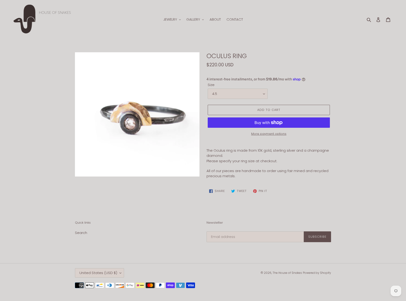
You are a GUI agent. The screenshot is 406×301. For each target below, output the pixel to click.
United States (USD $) (98, 272)
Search (81, 232)
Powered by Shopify (317, 273)
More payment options (268, 134)
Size (211, 84)
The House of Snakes (287, 273)
